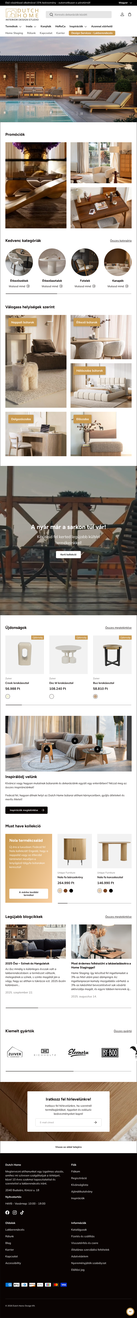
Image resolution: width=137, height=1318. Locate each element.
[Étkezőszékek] (19, 262)
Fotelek (85, 280)
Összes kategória (121, 240)
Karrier (60, 33)
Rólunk (31, 33)
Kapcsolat (46, 33)
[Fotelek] (85, 262)
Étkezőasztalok (52, 280)
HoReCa (60, 26)
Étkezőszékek (19, 280)
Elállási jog (78, 1269)
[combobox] (79, 14)
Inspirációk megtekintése (24, 810)
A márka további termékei (28, 894)
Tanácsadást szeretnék (23, 84)
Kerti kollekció (68, 554)
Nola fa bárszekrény (70, 877)
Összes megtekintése (118, 627)
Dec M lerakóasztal (61, 683)
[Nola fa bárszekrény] (74, 851)
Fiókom (75, 1171)
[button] (129, 14)
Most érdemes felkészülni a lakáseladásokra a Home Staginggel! (101, 965)
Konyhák (46, 26)
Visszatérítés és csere (84, 1243)
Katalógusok (79, 1229)
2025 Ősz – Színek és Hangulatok (27, 963)
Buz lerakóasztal (103, 683)
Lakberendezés (14, 1229)
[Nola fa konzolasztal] (114, 851)
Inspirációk (78, 1198)
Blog (8, 1243)
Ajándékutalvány (82, 1191)
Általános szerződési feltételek (90, 1249)
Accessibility (13, 1263)
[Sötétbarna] (65, 891)
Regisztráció (79, 1178)
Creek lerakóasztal (17, 683)
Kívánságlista (79, 1184)
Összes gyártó (123, 1031)
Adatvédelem (79, 1256)
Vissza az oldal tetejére (68, 1146)
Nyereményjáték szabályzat (88, 1263)
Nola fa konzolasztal (110, 877)
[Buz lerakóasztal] (112, 654)
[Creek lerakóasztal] (24, 654)
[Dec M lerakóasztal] (68, 654)
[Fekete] (71, 891)
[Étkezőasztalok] (52, 262)
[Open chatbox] (130, 1312)
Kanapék (118, 280)
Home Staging (14, 33)
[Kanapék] (118, 262)
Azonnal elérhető (101, 26)
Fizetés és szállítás (83, 1236)
